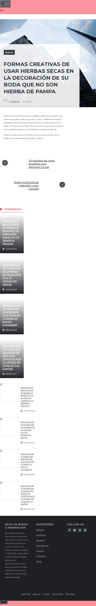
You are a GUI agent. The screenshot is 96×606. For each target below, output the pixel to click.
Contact (46, 594)
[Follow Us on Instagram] (80, 530)
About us (36, 594)
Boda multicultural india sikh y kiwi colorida (26, 185)
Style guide (70, 594)
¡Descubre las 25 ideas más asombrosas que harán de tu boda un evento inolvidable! (11, 315)
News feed (25, 594)
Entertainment (42, 546)
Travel (39, 561)
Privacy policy (57, 594)
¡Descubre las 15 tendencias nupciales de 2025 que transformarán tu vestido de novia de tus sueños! (28, 495)
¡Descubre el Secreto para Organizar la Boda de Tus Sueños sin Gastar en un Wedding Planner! (27, 396)
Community (41, 535)
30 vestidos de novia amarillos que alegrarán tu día (42, 164)
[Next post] (62, 184)
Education (40, 540)
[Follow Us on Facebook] (69, 530)
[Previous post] (5, 163)
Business (40, 530)
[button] (2, 11)
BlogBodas (15, 102)
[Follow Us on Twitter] (75, 530)
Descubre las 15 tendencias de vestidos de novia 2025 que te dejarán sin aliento (11, 274)
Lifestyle (40, 551)
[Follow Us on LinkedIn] (85, 530)
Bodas (9, 52)
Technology (41, 556)
